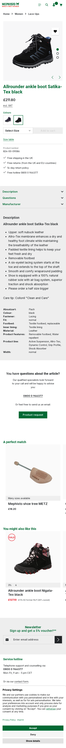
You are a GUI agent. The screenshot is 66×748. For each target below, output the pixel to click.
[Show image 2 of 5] (57, 53)
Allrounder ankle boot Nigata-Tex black (30, 593)
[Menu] (40, 5)
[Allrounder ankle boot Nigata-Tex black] (33, 558)
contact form (21, 681)
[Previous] (52, 77)
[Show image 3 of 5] (57, 57)
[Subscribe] (58, 639)
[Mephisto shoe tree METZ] (33, 471)
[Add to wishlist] (55, 31)
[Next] (59, 77)
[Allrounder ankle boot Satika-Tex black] (33, 51)
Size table (8, 139)
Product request (33, 414)
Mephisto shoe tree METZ (28, 504)
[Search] (47, 5)
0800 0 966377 (33, 395)
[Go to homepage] (10, 4)
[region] (33, 51)
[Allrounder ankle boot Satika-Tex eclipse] (8, 120)
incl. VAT (8, 105)
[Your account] (54, 5)
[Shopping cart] (61, 5)
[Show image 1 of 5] (57, 49)
